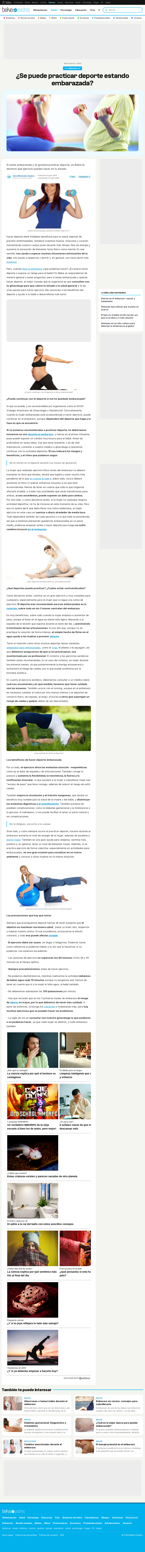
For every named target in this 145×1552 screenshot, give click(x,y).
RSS (62, 1535)
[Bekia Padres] (16, 10)
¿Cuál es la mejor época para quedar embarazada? (117, 1424)
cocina (32, 1528)
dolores (54, 636)
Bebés (38, 1523)
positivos (12, 262)
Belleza (35, 2)
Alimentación (40, 10)
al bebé (53, 935)
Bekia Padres (69, 63)
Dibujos (105, 1517)
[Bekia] (6, 2)
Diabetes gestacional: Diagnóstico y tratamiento (45, 1424)
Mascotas (69, 2)
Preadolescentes (92, 1523)
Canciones (117, 1517)
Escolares (75, 1523)
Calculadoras (92, 1517)
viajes (99, 1528)
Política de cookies (48, 1535)
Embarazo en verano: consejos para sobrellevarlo (116, 1403)
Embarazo (7, 1523)
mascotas (58, 1528)
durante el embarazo (40, 434)
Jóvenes (127, 1523)
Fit (102, 2)
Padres (52, 2)
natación (12, 608)
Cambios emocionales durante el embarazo (43, 1446)
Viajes (108, 2)
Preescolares (60, 1523)
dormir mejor (14, 839)
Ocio (92, 10)
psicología (77, 1528)
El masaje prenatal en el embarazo (115, 1444)
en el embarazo (37, 529)
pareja (49, 1528)
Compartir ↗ (84, 177)
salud (68, 1528)
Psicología (87, 2)
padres (40, 1528)
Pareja (60, 2)
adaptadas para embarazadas (23, 647)
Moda (27, 2)
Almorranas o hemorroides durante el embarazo (45, 1403)
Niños (47, 1523)
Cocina (43, 2)
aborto (14, 1002)
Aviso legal (7, 1535)
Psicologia (66, 10)
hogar (87, 1528)
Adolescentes (112, 1523)
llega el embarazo (32, 268)
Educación (80, 10)
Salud (78, 2)
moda (15, 1528)
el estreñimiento (49, 803)
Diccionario (132, 1517)
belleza (23, 1528)
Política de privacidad (26, 1535)
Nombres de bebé (72, 1517)
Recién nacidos (24, 1523)
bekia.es (6, 1528)
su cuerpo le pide (39, 478)
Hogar (96, 2)
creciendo (49, 1006)
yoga (54, 647)
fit (93, 1528)
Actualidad (18, 2)
